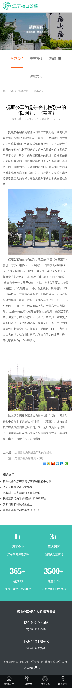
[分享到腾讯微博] (57, 463)
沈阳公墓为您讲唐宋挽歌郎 (30, 458)
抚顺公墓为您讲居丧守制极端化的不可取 (27, 481)
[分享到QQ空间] (48, 463)
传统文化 (36, 76)
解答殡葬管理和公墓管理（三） (22, 510)
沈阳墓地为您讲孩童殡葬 (17, 487)
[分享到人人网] (62, 463)
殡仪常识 (55, 58)
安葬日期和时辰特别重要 (17, 504)
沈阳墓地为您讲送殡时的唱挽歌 (33, 452)
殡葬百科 (23, 91)
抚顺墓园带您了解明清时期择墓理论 (24, 498)
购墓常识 (17, 58)
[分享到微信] (66, 463)
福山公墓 (8, 91)
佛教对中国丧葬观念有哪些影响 (22, 492)
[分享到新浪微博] (53, 463)
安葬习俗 (36, 58)
